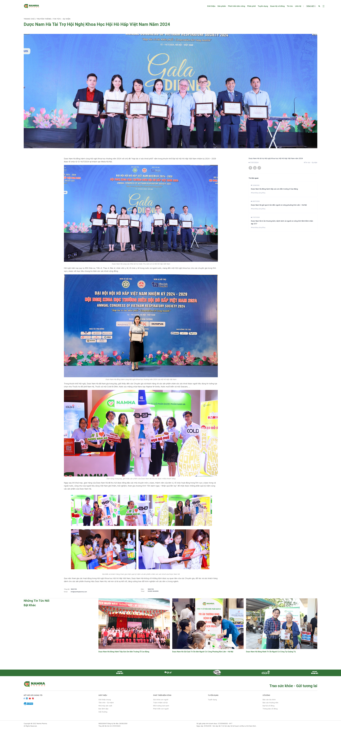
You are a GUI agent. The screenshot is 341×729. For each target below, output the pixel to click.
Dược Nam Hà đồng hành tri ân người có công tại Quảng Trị (271, 652)
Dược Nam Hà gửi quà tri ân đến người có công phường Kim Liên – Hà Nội (279, 205)
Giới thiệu (211, 6)
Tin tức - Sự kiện (61, 19)
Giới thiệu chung (104, 700)
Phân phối (251, 6)
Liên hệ (298, 6)
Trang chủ (29, 19)
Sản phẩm (221, 6)
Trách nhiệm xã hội (160, 703)
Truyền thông (44, 19)
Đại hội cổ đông (268, 706)
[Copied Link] (259, 168)
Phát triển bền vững (236, 6)
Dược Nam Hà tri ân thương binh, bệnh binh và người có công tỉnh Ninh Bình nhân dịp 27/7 (282, 222)
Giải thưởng (102, 712)
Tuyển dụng (263, 6)
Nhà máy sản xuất (105, 706)
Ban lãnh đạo (103, 709)
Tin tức (290, 6)
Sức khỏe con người (160, 700)
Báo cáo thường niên (270, 703)
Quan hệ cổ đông (277, 6)
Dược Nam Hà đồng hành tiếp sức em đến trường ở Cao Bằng (274, 189)
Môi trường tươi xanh (161, 706)
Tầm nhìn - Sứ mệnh (106, 703)
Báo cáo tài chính (269, 700)
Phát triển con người (161, 709)
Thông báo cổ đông (270, 709)
